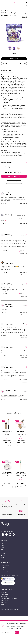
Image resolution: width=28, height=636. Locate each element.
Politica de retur (4, 602)
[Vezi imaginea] (14, 33)
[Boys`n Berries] (24, 16)
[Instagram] (6, 534)
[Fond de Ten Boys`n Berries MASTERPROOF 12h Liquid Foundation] (20, 424)
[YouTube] (10, 534)
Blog (2, 549)
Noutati (2, 545)
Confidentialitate (4, 592)
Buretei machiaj (25, 6)
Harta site (3, 573)
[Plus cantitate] (24, 63)
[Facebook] (3, 534)
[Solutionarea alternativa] (14, 579)
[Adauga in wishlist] (25, 19)
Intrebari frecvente (4, 571)
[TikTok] (13, 534)
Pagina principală (4, 6)
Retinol (2, 557)
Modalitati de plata (4, 567)
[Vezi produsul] (11, 421)
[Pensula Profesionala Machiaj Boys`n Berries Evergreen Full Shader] (20, 465)
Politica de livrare (4, 600)
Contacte (3, 553)
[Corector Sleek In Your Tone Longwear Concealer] (7, 424)
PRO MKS (3, 551)
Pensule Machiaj (17, 6)
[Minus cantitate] (20, 63)
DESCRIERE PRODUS (6, 70)
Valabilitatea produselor (5, 569)
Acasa (2, 543)
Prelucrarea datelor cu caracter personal (9, 598)
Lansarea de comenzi (5, 565)
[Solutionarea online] (14, 583)
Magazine (3, 555)
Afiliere (2, 604)
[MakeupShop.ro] (14, 2)
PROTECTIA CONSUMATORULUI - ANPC (9, 576)
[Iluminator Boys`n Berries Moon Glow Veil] (7, 465)
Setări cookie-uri (5, 632)
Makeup (10, 6)
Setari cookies (4, 596)
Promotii (2, 547)
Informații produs (6, 162)
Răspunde (24, 203)
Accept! (17, 632)
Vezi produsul (7, 445)
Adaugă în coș (14, 58)
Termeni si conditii (4, 594)
